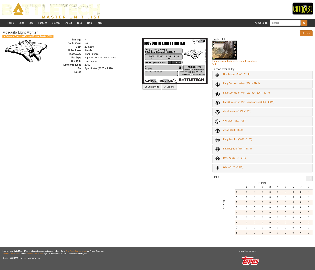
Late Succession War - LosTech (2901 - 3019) (246, 92)
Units (21, 23)
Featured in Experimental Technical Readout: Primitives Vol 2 (28, 36)
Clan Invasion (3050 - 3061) (237, 111)
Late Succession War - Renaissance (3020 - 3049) (248, 102)
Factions (42, 23)
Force (100, 23)
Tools (79, 23)
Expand (170, 87)
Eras (31, 23)
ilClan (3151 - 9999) (233, 167)
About (68, 23)
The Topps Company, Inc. (76, 251)
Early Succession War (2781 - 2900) (241, 83)
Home (11, 23)
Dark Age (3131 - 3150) (235, 158)
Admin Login (261, 23)
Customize (153, 87)
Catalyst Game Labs (10, 254)
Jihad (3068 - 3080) (233, 130)
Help (89, 23)
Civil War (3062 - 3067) (234, 120)
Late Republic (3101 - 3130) (237, 148)
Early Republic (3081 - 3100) (237, 139)
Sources (56, 23)
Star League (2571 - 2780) (236, 74)
